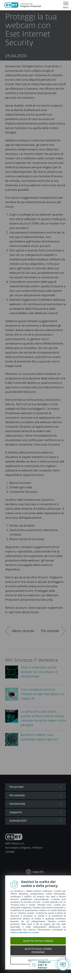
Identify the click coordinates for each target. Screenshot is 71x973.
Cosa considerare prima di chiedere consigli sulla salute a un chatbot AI (43, 694)
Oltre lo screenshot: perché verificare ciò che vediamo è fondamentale (39, 672)
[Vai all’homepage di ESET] (23, 5)
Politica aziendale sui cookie (23, 932)
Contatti (9, 851)
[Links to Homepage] (13, 837)
